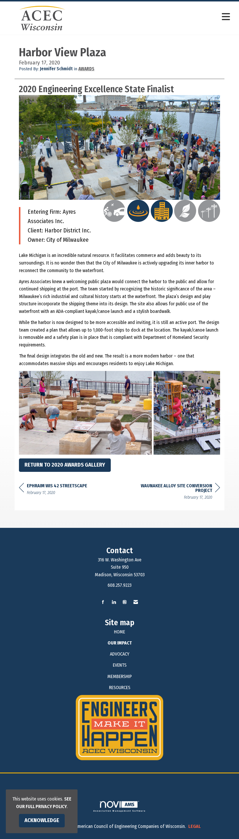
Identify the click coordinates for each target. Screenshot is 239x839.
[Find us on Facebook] (103, 602)
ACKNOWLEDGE (41, 820)
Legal (194, 826)
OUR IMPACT (120, 643)
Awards (86, 68)
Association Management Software (119, 811)
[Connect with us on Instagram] (124, 602)
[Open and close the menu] (156, 17)
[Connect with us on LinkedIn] (114, 602)
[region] (176, 492)
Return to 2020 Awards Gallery (64, 465)
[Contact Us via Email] (136, 602)
